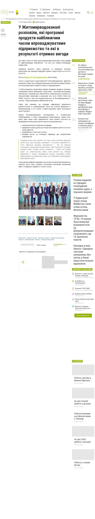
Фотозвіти (32, 12)
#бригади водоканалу (47, 239)
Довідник (46, 9)
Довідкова (32, 15)
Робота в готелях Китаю (82, 463)
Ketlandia (3, 34)
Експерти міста (41, 15)
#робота (37, 239)
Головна (3, 19)
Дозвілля (69, 9)
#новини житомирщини (57, 238)
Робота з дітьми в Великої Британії (82, 379)
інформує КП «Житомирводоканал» (36, 77)
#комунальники (29, 239)
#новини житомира (43, 238)
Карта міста (46, 12)
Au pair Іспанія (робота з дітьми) (82, 402)
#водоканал (22, 238)
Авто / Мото (63, 12)
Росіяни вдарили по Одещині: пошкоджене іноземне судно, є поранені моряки (82, 186)
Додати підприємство (83, 315)
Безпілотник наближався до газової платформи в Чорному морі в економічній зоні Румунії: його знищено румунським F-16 (86, 127)
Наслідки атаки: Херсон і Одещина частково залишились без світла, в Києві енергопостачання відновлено (83, 254)
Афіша (58, 9)
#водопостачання (32, 238)
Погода (71, 12)
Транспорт (77, 12)
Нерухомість (54, 12)
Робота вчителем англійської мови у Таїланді (82, 416)
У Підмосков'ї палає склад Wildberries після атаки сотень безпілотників (82, 203)
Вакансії (39, 12)
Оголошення (50, 15)
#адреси (21, 239)
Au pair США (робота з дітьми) (82, 440)
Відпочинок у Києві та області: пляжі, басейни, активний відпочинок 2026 (86, 86)
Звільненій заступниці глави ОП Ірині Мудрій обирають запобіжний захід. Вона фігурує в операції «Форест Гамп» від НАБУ (85, 106)
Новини (34, 9)
